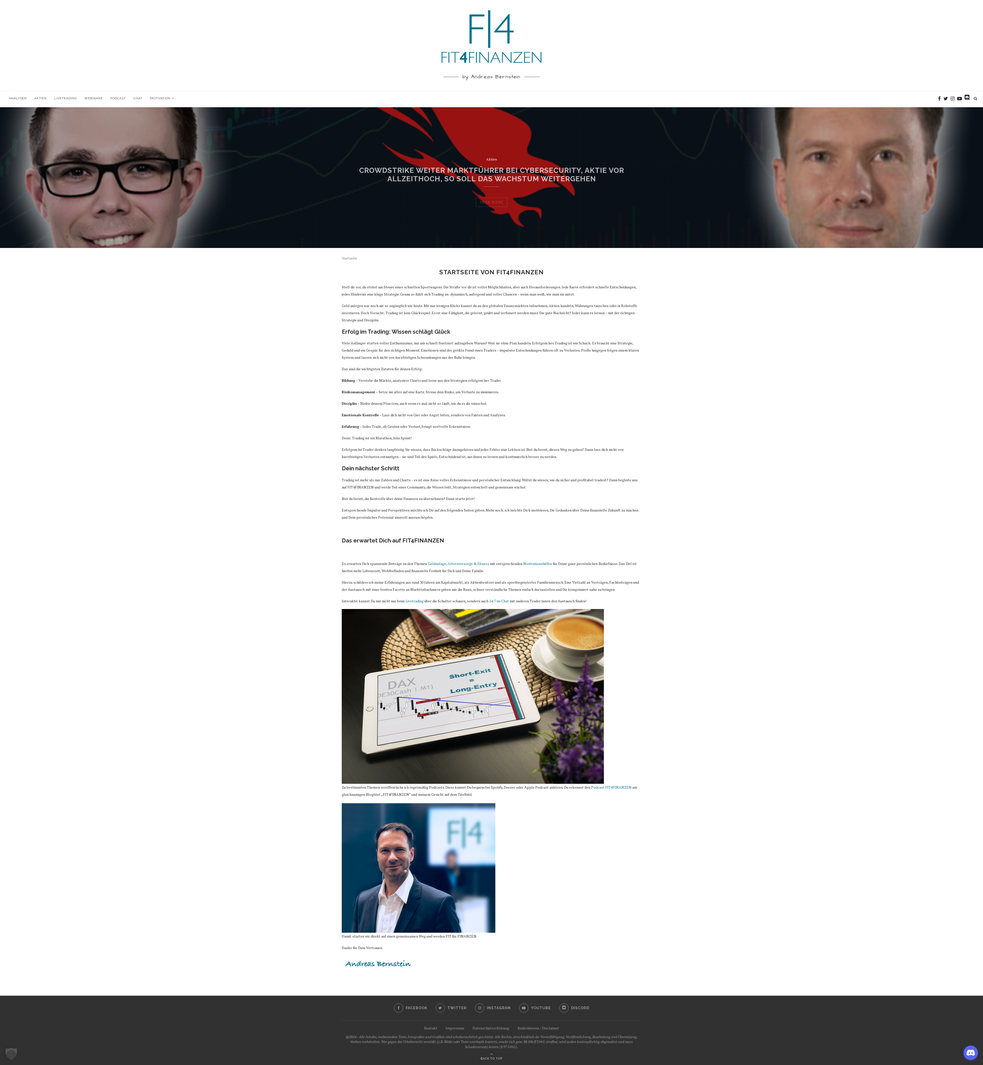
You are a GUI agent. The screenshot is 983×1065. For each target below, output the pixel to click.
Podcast (118, 98)
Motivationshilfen (537, 563)
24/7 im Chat (499, 601)
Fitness (483, 563)
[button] (11, 1053)
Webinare (93, 98)
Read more (491, 208)
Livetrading (65, 98)
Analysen (18, 98)
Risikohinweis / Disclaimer (538, 1028)
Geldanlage (491, 164)
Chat (137, 98)
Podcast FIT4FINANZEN (611, 787)
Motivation (160, 98)
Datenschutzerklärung (491, 1028)
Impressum (455, 1028)
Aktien (40, 98)
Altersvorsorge (460, 563)
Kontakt (430, 1028)
